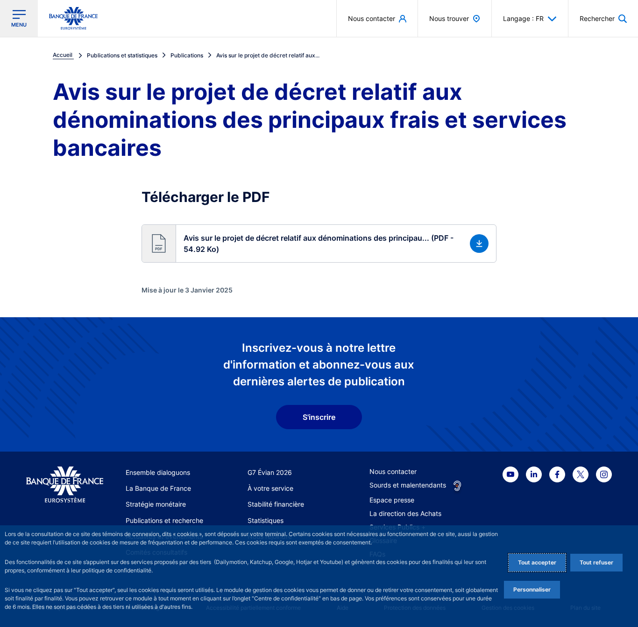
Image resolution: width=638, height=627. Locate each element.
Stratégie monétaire (156, 504)
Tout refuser (596, 562)
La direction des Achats (405, 513)
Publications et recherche (164, 520)
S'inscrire (319, 417)
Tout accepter (537, 562)
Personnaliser (532, 589)
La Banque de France (158, 488)
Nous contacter (393, 471)
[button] (603, 18)
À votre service (270, 488)
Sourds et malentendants (407, 485)
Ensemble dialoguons (158, 472)
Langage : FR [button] (523, 18)
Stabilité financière (276, 504)
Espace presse (391, 500)
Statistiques (266, 520)
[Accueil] (64, 485)
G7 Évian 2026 (270, 472)
